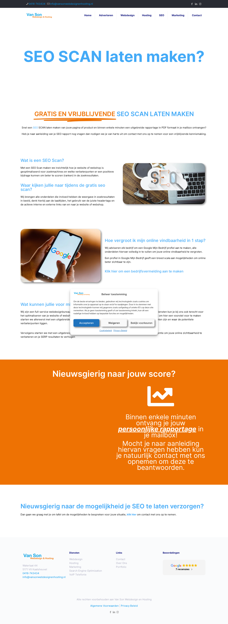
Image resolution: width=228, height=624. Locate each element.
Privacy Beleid (120, 330)
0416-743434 (37, 3)
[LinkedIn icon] (196, 4)
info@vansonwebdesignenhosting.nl (71, 3)
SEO (35, 127)
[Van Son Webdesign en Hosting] (39, 15)
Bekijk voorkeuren (141, 323)
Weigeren (114, 323)
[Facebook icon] (192, 4)
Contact (120, 559)
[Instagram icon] (200, 4)
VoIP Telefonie (77, 574)
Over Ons (121, 563)
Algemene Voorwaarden (104, 605)
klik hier (131, 514)
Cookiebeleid (105, 330)
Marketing (75, 566)
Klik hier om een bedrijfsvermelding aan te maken (144, 271)
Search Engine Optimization (85, 570)
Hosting (73, 563)
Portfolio (121, 566)
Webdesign (75, 559)
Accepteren (86, 323)
